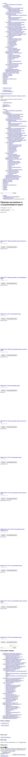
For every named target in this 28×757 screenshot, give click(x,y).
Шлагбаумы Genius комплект (12, 71)
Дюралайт (10, 54)
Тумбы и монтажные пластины (15, 63)
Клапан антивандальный (13, 55)
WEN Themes (12, 750)
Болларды (5, 77)
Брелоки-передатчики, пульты (15, 38)
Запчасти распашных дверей (14, 35)
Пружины (10, 68)
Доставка (5, 81)
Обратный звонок (6, 752)
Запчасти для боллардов (13, 50)
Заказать (15, 754)
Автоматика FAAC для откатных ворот (14, 8)
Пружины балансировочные (14, 61)
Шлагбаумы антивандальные (12, 69)
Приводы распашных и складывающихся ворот (16, 675)
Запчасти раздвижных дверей (14, 30)
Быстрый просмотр (11, 247)
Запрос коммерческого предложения (14, 4)
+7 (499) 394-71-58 (5, 723)
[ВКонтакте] (1, 747)
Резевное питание (12, 43)
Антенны (10, 37)
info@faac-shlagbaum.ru (8, 91)
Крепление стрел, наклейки (14, 56)
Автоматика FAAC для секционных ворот (15, 22)
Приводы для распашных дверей (15, 32)
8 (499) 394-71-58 (7, 90)
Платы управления (12, 67)
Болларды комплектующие (14, 49)
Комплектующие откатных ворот (15, 10)
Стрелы (10, 62)
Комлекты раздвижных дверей (15, 28)
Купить (3, 247)
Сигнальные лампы (12, 44)
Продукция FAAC (7, 6)
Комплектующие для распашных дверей (17, 34)
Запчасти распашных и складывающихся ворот (16, 671)
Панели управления (12, 41)
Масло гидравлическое (13, 57)
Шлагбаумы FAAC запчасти (12, 64)
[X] (5, 747)
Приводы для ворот (7, 74)
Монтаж (5, 80)
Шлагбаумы (5, 76)
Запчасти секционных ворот (14, 25)
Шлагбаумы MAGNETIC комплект (13, 70)
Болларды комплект (12, 48)
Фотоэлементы (11, 45)
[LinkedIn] (6, 747)
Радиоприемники (12, 42)
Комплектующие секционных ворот (16, 24)
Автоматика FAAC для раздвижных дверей (15, 26)
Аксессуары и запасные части (9, 78)
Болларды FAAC (9, 46)
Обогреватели (11, 58)
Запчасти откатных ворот (14, 11)
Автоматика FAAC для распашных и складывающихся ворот (14, 13)
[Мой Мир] (4, 747)
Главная (5, 3)
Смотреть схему (22, 742)
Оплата (4, 82)
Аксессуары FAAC (10, 36)
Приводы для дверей (7, 75)
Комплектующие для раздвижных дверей (17, 29)
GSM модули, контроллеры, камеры (11, 72)
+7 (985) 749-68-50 (5, 725)
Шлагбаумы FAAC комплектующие (14, 52)
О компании (6, 5)
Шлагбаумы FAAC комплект (12, 51)
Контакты (5, 83)
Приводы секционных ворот (14, 23)
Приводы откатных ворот (14, 9)
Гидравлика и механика (13, 65)
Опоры (9, 59)
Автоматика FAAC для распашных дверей (15, 31)
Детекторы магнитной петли (14, 39)
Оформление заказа (7, 87)
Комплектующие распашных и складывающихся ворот (15, 18)
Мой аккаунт (6, 104)
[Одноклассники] (2, 747)
